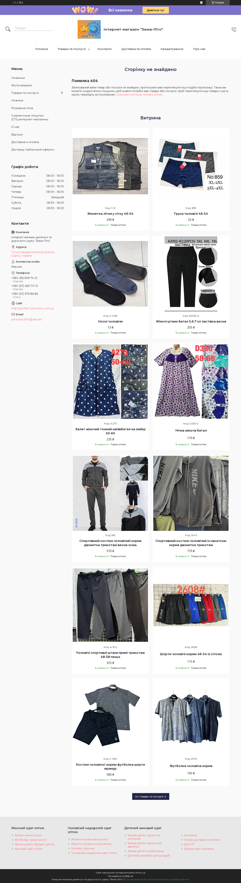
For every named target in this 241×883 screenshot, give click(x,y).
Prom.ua (140, 872)
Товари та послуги (72, 49)
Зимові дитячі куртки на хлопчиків (144, 837)
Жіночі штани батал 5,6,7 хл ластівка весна (191, 321)
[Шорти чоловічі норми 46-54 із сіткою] (191, 605)
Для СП (189, 844)
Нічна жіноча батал (191, 430)
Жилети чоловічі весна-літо (89, 839)
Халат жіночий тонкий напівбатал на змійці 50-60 (110, 431)
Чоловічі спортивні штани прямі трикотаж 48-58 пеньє (110, 655)
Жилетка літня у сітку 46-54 (110, 213)
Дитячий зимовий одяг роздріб (149, 855)
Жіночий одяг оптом (28, 849)
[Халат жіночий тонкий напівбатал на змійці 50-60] (110, 381)
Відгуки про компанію (199, 849)
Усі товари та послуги (149, 796)
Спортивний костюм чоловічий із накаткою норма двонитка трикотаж (191, 543)
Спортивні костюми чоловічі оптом (139, 94)
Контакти (105, 49)
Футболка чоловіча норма (191, 766)
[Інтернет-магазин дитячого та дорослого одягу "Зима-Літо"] (89, 29)
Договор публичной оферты (32, 149)
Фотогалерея (21, 85)
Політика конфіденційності (173, 879)
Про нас (199, 49)
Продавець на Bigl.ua (120, 876)
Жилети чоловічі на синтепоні (91, 844)
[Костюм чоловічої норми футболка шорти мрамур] (110, 716)
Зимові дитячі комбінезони (146, 851)
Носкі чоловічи (110, 321)
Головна (41, 49)
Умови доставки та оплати (202, 840)
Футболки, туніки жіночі (31, 840)
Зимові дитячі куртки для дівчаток (145, 845)
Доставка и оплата (25, 142)
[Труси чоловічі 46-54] (191, 166)
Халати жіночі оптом (28, 835)
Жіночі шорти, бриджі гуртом (34, 844)
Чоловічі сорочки (82, 848)
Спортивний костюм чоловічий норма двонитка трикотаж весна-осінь (110, 543)
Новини (17, 100)
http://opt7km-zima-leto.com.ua (32, 308)
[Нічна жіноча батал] (191, 381)
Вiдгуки (17, 134)
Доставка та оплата (136, 49)
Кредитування (172, 49)
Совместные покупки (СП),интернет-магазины (29, 117)
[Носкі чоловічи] (110, 273)
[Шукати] (8, 29)
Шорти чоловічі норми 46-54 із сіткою (191, 654)
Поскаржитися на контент (140, 879)
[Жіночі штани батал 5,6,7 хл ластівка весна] (191, 273)
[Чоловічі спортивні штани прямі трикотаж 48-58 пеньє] (110, 605)
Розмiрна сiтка (22, 108)
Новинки (18, 78)
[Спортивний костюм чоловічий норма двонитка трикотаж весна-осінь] (110, 493)
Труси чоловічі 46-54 (191, 213)
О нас (15, 127)
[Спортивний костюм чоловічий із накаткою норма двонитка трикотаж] (191, 493)
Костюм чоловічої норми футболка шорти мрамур (110, 767)
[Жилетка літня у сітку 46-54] (110, 166)
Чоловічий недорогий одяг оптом (94, 853)
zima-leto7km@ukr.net (26, 319)
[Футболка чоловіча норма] (191, 716)
